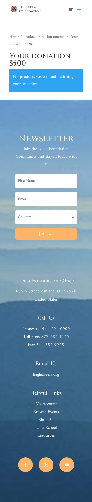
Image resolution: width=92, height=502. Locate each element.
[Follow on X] (46, 464)
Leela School (46, 428)
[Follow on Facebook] (25, 464)
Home (14, 36)
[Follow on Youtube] (66, 464)
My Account (46, 404)
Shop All (46, 420)
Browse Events (46, 412)
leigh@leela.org (46, 374)
